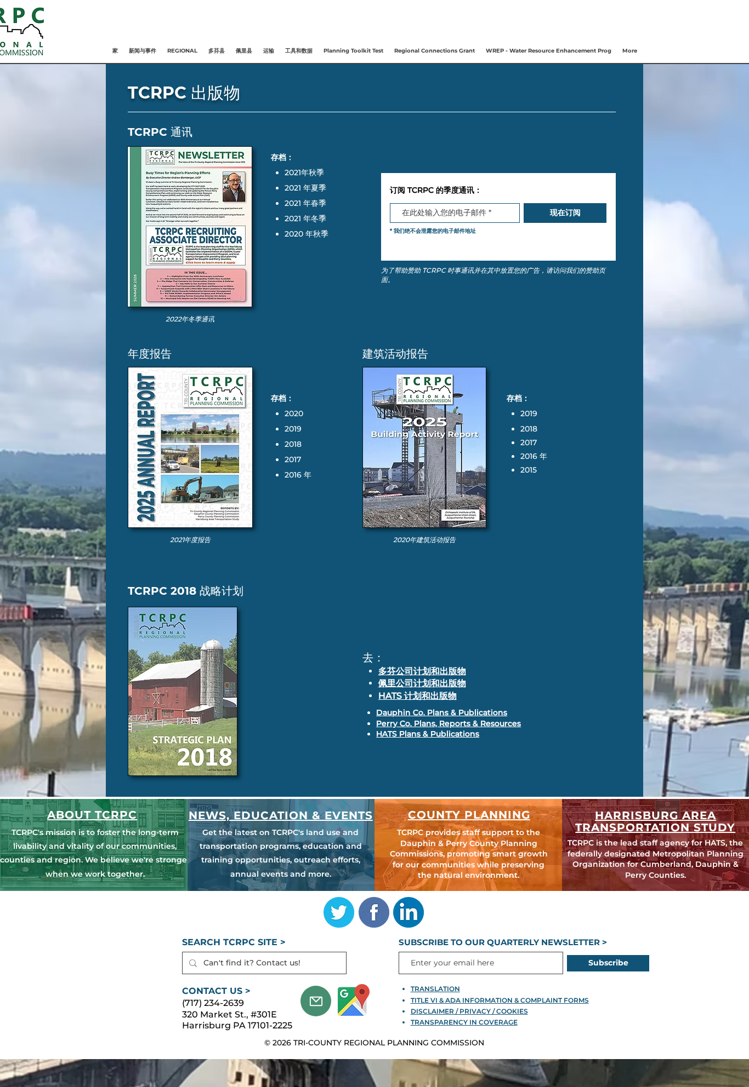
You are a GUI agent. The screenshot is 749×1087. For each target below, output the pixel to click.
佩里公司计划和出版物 (422, 683)
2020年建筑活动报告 (424, 540)
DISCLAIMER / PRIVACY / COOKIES (469, 1011)
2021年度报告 (190, 540)
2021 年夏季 (305, 188)
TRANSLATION (435, 989)
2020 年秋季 (306, 234)
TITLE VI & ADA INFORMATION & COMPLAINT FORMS (500, 1000)
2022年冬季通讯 (190, 319)
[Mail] (315, 1001)
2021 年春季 (305, 203)
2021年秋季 (304, 172)
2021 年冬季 (305, 218)
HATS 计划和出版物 (417, 696)
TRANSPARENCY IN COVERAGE (464, 1022)
